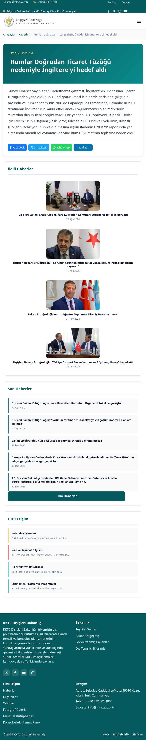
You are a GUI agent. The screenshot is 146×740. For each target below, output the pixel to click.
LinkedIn (84, 147)
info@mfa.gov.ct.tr (17, 2)
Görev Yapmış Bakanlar (92, 642)
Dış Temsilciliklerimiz (90, 648)
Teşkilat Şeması (87, 629)
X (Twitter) (40, 147)
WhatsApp (63, 147)
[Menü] (139, 21)
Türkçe (125, 2)
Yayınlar (8, 703)
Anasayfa (9, 34)
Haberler (24, 34)
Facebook (19, 147)
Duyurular (10, 697)
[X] (114, 11)
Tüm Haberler (66, 496)
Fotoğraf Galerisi (15, 710)
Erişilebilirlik (121, 734)
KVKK (105, 734)
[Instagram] (119, 11)
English (112, 2)
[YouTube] (125, 11)
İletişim (138, 734)
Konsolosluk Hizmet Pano (21, 722)
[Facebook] (109, 11)
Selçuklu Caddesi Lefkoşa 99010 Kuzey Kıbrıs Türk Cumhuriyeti (41, 11)
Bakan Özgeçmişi (88, 636)
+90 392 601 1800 (47, 2)
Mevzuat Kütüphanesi (18, 716)
